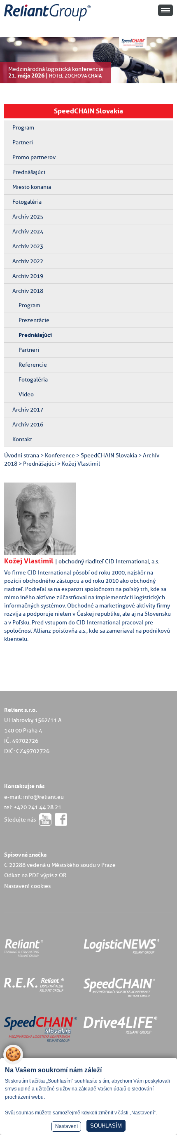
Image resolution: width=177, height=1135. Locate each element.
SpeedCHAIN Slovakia (88, 110)
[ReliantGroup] (48, 21)
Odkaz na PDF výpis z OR (35, 875)
